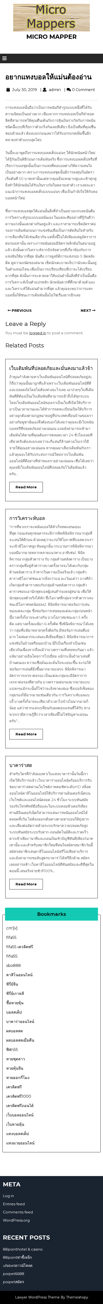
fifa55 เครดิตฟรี (19, 947)
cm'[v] (11, 928)
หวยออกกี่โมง (17, 1077)
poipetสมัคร (13, 1282)
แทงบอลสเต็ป (17, 1133)
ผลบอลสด (14, 1031)
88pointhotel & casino (23, 1249)
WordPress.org (16, 1220)
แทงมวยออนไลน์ (20, 1143)
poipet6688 (13, 1273)
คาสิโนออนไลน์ (19, 975)
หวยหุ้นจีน (14, 1068)
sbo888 (13, 965)
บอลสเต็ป (14, 1012)
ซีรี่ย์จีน (12, 984)
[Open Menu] (4, 58)
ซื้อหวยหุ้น (14, 1003)
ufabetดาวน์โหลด (18, 1265)
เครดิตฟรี (14, 1087)
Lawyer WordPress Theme (37, 1297)
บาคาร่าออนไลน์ (20, 1021)
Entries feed (14, 1204)
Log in (8, 1196)
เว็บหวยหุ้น (15, 1124)
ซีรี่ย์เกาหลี (15, 993)
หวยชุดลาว (15, 1059)
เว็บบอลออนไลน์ (20, 1115)
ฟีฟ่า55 (12, 1049)
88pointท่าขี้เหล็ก (17, 1257)
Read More (23, 485)
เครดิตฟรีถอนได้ (20, 1105)
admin (54, 89)
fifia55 (11, 956)
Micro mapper (51, 36)
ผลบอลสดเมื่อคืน (20, 1040)
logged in (37, 333)
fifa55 (11, 937)
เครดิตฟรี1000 (18, 1096)
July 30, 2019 (24, 89)
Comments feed (18, 1212)
